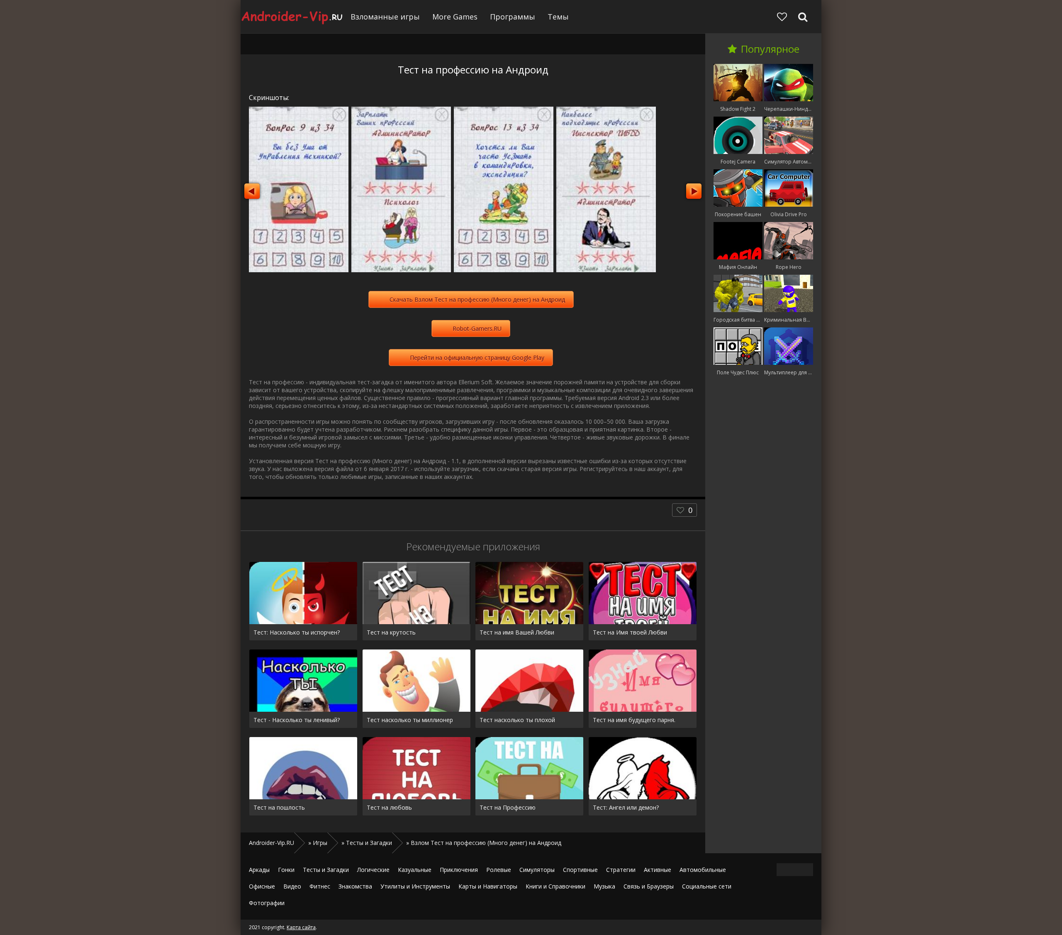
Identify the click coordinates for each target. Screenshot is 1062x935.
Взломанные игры (385, 17)
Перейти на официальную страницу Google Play (477, 357)
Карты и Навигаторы (487, 886)
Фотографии (267, 903)
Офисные (262, 886)
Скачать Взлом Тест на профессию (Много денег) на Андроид (477, 299)
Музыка (604, 886)
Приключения (459, 870)
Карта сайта (301, 927)
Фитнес (319, 886)
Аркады (259, 870)
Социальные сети (706, 886)
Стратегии (621, 870)
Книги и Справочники (555, 886)
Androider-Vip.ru (292, 16)
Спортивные (580, 870)
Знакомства (355, 886)
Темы (558, 17)
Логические (373, 870)
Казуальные (414, 870)
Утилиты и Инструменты (415, 886)
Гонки (286, 870)
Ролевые (498, 870)
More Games (454, 17)
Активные (657, 870)
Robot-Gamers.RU (477, 328)
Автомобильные (703, 870)
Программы (512, 17)
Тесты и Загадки (326, 870)
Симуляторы (537, 870)
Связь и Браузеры (649, 886)
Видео (292, 886)
